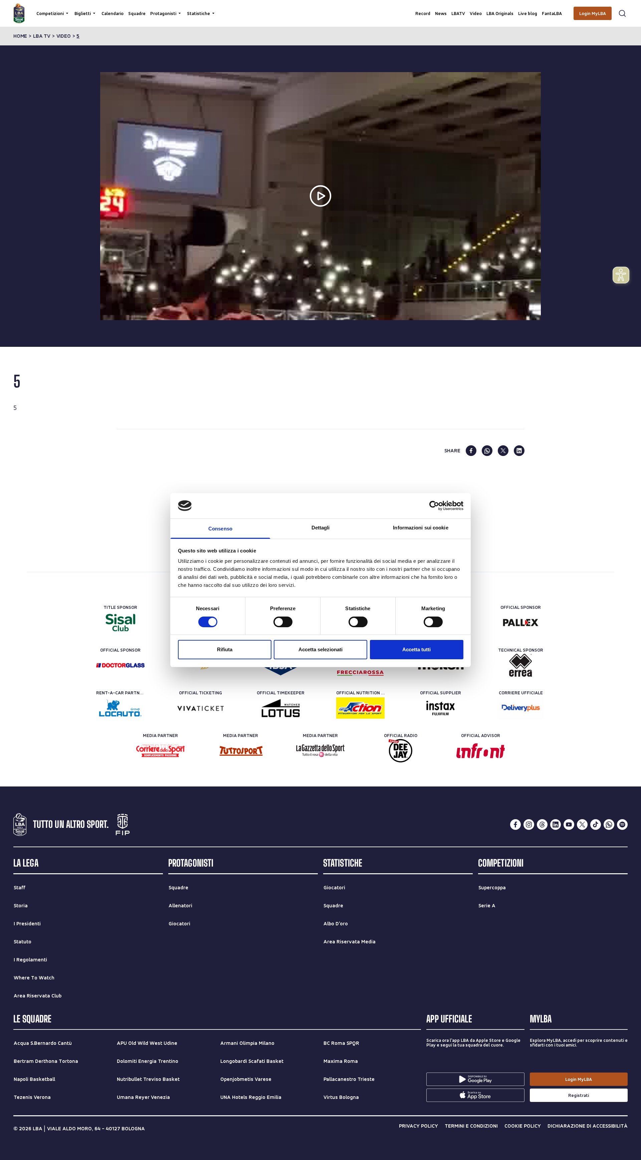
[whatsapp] (487, 450)
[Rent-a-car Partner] (120, 708)
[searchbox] (320, 8)
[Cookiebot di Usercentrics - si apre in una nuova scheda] (434, 506)
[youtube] (569, 824)
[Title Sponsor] (120, 622)
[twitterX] (582, 824)
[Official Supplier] (440, 708)
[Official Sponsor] (520, 622)
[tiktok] (595, 824)
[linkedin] (519, 450)
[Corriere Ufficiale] (520, 708)
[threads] (542, 824)
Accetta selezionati (320, 649)
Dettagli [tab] (320, 527)
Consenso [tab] (220, 528)
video (63, 36)
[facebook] (471, 450)
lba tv (41, 36)
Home (20, 36)
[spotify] (622, 824)
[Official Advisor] (480, 750)
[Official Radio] (400, 750)
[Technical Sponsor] (520, 665)
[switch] (282, 622)
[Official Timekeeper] (280, 708)
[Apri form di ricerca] (622, 13)
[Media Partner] (160, 750)
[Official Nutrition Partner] (360, 708)
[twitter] (503, 450)
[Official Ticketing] (200, 708)
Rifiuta (224, 649)
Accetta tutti (416, 649)
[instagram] (528, 824)
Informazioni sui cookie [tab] (420, 527)
